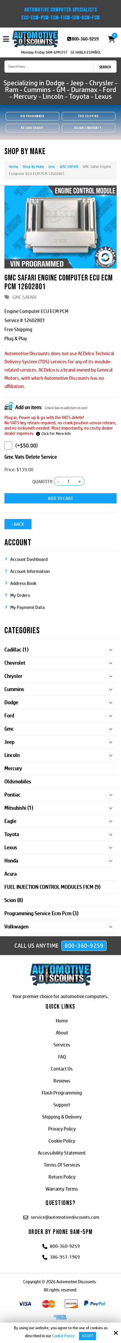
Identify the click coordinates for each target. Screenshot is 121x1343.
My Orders (20, 595)
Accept (87, 1336)
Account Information (30, 571)
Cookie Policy (63, 1335)
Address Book (23, 583)
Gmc (51, 166)
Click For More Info (56, 433)
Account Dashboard (29, 559)
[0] (109, 39)
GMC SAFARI (69, 166)
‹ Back (18, 524)
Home (13, 166)
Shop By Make (33, 166)
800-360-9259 (85, 38)
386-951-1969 (65, 1257)
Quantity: (42, 481)
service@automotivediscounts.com (65, 1217)
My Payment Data (27, 607)
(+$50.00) (26, 445)
